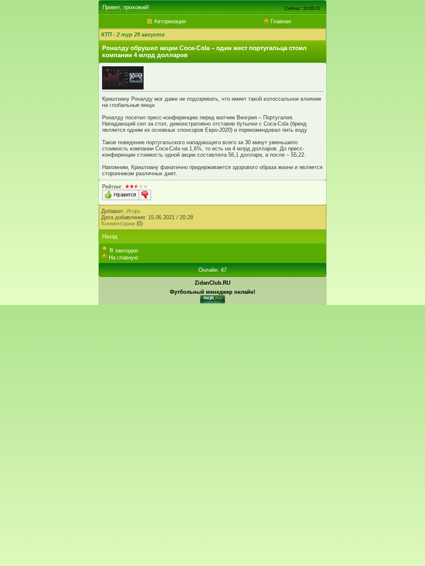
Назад (109, 236)
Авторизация (169, 21)
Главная (280, 21)
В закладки (124, 250)
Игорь (133, 211)
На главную (123, 257)
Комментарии (118, 223)
